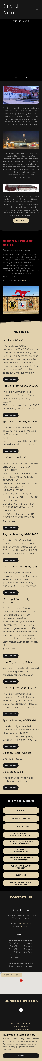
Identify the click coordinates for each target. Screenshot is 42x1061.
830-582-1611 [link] (24, 926)
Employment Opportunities (21, 851)
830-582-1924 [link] (21, 21)
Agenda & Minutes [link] (21, 1029)
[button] (37, 9)
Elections (21, 875)
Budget (21, 810)
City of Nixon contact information (21, 859)
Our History (21, 220)
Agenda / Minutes (21, 819)
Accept (21, 1056)
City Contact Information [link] (21, 1023)
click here (26, 280)
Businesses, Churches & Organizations (21, 843)
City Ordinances (21, 827)
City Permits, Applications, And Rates (21, 835)
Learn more (10, 379)
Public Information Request (21, 867)
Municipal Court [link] (21, 1026)
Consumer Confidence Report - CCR (21, 883)
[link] (15, 14)
